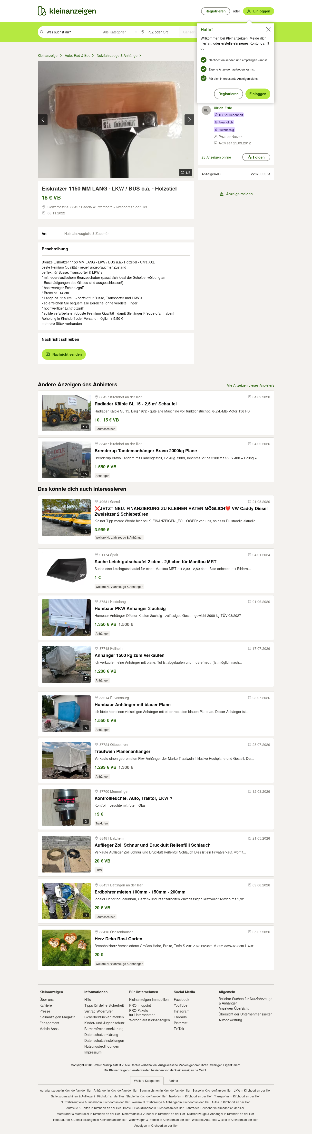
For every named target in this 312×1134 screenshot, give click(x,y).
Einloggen (257, 93)
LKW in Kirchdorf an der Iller (252, 1090)
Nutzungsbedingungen (101, 1046)
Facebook (181, 999)
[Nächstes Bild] (189, 119)
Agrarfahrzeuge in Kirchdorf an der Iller (65, 1090)
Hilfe (87, 999)
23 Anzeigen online (216, 157)
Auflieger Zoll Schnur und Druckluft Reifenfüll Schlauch (153, 845)
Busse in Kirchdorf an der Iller (212, 1090)
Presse (44, 1011)
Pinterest (180, 1022)
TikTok (179, 1028)
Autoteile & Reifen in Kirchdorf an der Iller (93, 1108)
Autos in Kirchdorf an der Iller (231, 1102)
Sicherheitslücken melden (104, 1016)
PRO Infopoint (140, 1005)
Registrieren (228, 93)
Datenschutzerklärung (101, 1034)
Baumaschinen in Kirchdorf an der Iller (165, 1090)
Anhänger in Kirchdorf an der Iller (115, 1090)
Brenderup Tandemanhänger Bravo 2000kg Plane (146, 450)
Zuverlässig (226, 130)
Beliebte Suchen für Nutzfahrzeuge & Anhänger (246, 1000)
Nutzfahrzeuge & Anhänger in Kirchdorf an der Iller (220, 1114)
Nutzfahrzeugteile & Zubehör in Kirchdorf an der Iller (95, 1102)
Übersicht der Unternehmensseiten (246, 1014)
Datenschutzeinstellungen (104, 1040)
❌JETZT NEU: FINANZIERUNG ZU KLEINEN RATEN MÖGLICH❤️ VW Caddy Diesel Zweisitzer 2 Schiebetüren (181, 511)
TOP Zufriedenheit (231, 115)
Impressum (93, 1052)
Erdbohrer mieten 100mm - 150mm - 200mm (140, 892)
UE (206, 110)
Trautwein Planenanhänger (122, 751)
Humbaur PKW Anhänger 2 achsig (130, 608)
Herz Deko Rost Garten (118, 939)
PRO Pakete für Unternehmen (142, 1012)
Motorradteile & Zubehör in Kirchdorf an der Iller (153, 1114)
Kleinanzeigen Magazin (57, 1016)
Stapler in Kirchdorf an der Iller (146, 1096)
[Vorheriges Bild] (43, 119)
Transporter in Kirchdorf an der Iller (237, 1096)
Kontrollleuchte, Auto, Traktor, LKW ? (133, 798)
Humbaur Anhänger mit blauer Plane (133, 704)
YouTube (180, 1005)
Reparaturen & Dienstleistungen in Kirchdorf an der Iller (90, 1119)
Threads (180, 1016)
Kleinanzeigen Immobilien (149, 999)
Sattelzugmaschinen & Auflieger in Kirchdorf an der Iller (87, 1096)
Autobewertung (230, 1019)
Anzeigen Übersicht (234, 1008)
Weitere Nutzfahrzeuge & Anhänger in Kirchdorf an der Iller (170, 1102)
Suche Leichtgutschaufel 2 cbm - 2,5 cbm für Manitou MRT (155, 561)
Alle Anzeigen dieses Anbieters (250, 385)
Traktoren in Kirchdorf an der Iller (190, 1096)
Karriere (45, 1005)
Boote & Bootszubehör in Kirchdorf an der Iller (153, 1108)
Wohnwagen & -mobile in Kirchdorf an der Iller (159, 1119)
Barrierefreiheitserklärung (104, 1028)
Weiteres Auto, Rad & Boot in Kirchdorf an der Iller (225, 1119)
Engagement (49, 1022)
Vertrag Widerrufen (99, 1011)
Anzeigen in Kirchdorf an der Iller (156, 1125)
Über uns (46, 999)
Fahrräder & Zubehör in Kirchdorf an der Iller (215, 1108)
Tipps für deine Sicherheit (104, 1005)
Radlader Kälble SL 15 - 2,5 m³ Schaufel (136, 404)
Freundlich (226, 122)
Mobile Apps (48, 1028)
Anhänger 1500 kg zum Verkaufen (130, 655)
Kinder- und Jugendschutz (104, 1022)
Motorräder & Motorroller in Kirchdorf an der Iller (88, 1114)
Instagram (181, 1011)
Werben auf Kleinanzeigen (149, 1019)
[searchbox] (72, 32)
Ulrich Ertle (223, 108)
